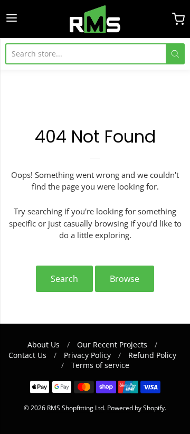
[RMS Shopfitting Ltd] (95, 19)
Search (64, 279)
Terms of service (100, 365)
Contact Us (27, 355)
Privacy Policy (87, 355)
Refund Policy (152, 355)
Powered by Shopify (136, 407)
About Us (43, 344)
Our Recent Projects (112, 344)
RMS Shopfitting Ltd (75, 407)
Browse (124, 279)
